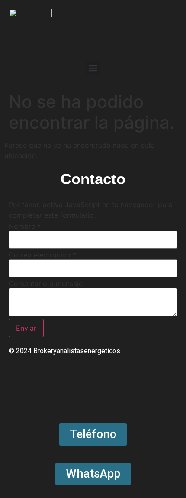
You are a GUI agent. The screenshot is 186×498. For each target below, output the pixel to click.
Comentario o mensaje (46, 283)
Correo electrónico (42, 254)
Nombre (25, 226)
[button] (93, 68)
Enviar (26, 328)
